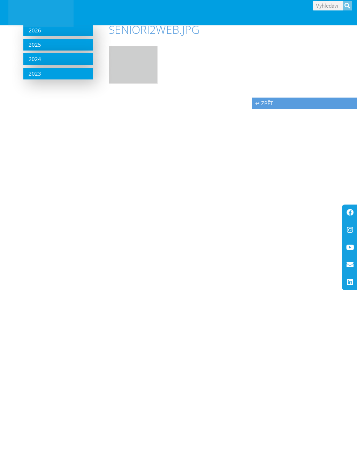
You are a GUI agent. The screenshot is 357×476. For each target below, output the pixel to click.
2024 (35, 58)
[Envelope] (350, 265)
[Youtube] (350, 247)
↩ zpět (264, 103)
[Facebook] (350, 213)
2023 (35, 73)
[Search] (347, 5)
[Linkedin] (350, 282)
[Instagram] (350, 230)
